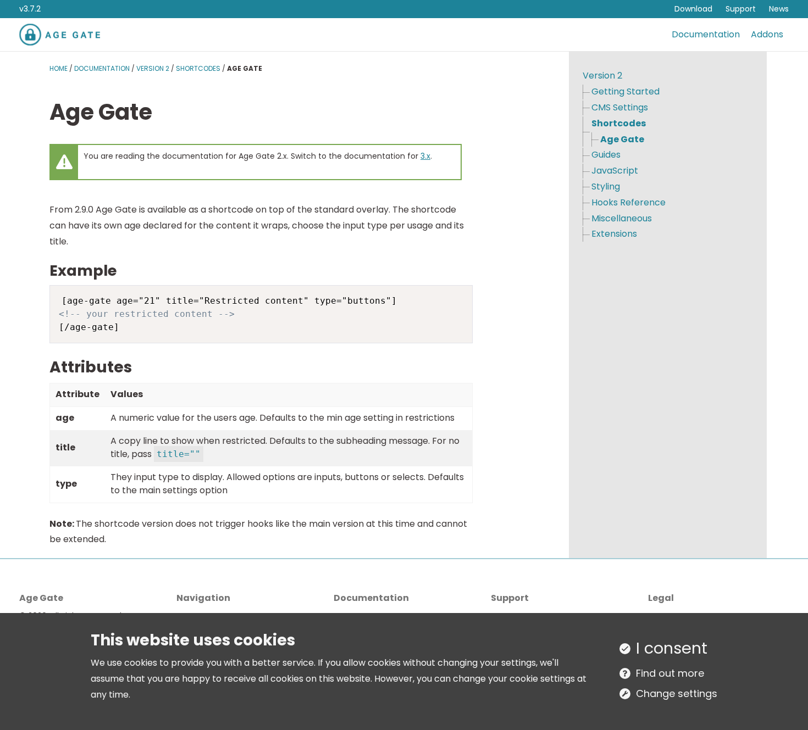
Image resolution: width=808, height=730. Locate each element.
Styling (605, 186)
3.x (425, 156)
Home (58, 68)
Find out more (670, 673)
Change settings (676, 693)
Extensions (614, 233)
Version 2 (152, 68)
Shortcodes (198, 68)
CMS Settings (619, 107)
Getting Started (625, 91)
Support (741, 8)
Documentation (706, 34)
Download (693, 8)
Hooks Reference (628, 202)
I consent (671, 648)
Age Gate (622, 139)
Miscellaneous (621, 218)
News (779, 8)
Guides (606, 154)
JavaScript (614, 170)
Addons (767, 34)
